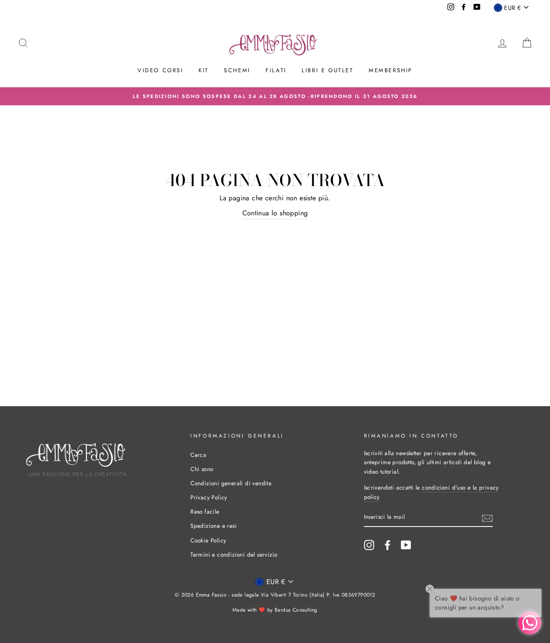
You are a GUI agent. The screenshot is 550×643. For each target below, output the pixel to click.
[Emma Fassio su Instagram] (369, 545)
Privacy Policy (208, 497)
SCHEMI (237, 70)
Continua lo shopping (275, 213)
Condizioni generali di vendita (231, 483)
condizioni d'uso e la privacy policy (431, 492)
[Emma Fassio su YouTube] (406, 545)
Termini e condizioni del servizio (233, 554)
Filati (276, 70)
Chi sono (201, 469)
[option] (275, 96)
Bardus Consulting (296, 610)
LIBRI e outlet (327, 70)
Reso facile (204, 511)
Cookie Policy (208, 540)
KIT (204, 70)
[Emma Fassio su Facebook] (387, 545)
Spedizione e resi (213, 525)
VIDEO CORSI (160, 70)
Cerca (198, 454)
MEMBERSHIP (390, 70)
